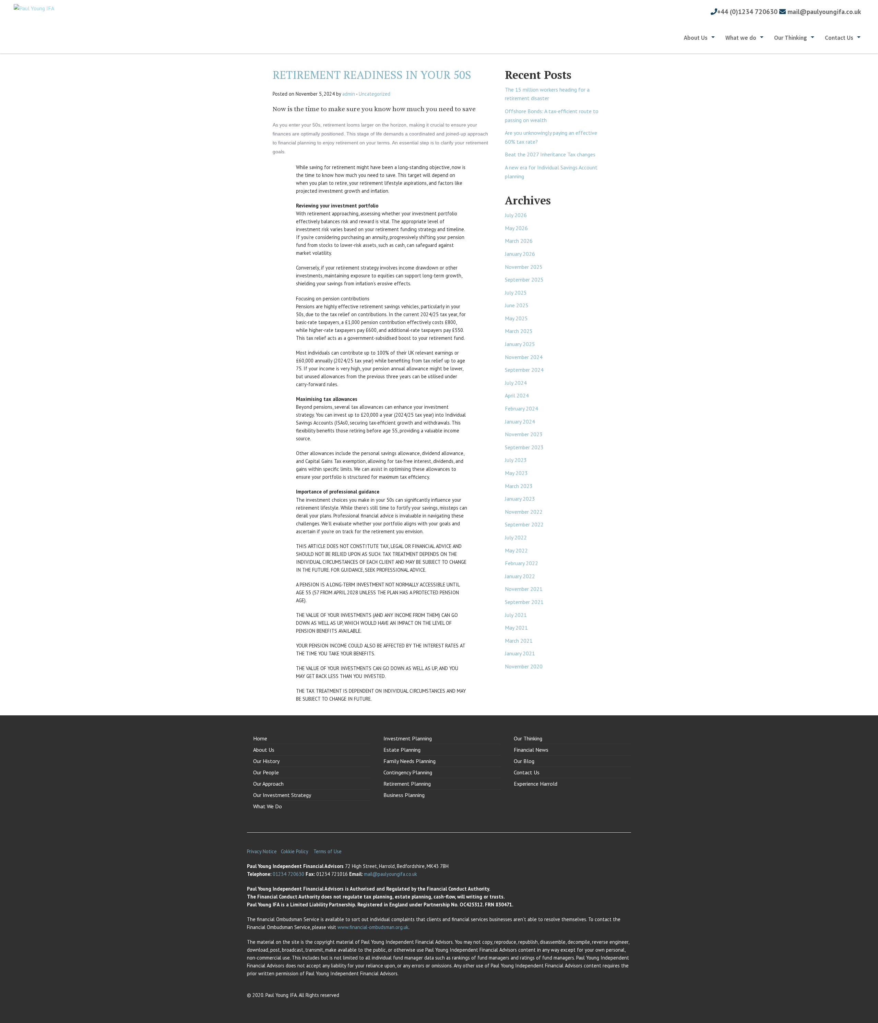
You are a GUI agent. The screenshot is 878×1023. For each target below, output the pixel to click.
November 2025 (524, 266)
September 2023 (524, 447)
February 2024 (521, 408)
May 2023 (516, 472)
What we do (740, 37)
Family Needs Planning (409, 761)
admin (348, 94)
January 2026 (520, 253)
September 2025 (524, 279)
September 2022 (524, 524)
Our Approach (268, 783)
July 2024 (516, 382)
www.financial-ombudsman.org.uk (372, 927)
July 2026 (516, 215)
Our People (266, 772)
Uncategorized (374, 94)
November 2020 (524, 666)
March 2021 (519, 640)
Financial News (531, 749)
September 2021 (524, 601)
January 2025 (520, 344)
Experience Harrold (535, 783)
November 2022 (524, 511)
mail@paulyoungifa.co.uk (824, 11)
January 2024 (520, 421)
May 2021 (516, 627)
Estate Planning (401, 749)
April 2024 (517, 395)
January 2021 (520, 653)
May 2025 (516, 318)
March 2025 (519, 331)
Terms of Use (327, 851)
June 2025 (517, 305)
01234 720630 (288, 874)
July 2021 (516, 614)
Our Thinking (790, 37)
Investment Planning (407, 738)
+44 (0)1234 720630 (747, 11)
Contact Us (839, 37)
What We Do (267, 806)
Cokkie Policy (295, 851)
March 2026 (519, 240)
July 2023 (516, 459)
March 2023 (519, 486)
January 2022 (520, 576)
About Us (696, 37)
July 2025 (516, 292)
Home (260, 738)
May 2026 (516, 228)
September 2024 (524, 369)
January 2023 (520, 498)
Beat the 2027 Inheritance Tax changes (550, 154)
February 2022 (521, 563)
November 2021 (524, 588)
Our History (266, 761)
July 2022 (516, 537)
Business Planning (404, 795)
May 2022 (516, 550)
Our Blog (524, 761)
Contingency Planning (407, 772)
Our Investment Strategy (282, 795)
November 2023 (524, 434)
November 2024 (524, 357)
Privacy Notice (262, 851)
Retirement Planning (407, 783)
